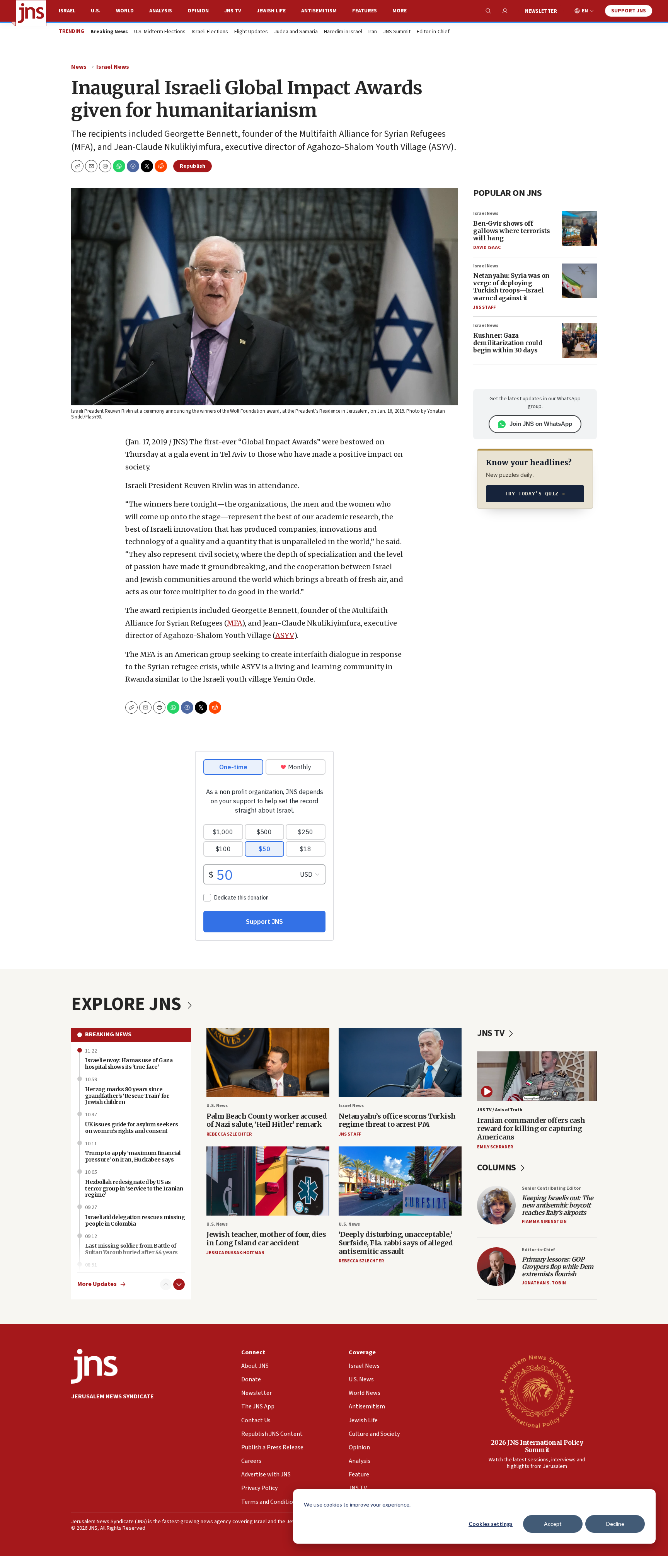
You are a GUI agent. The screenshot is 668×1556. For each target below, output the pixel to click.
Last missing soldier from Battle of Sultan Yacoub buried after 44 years (131, 1249)
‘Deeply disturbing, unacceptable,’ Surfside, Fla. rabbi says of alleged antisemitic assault (396, 1242)
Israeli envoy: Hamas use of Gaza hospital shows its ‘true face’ (128, 1063)
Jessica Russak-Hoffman (235, 1253)
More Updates (97, 1284)
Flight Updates (251, 32)
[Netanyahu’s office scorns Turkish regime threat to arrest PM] (400, 1062)
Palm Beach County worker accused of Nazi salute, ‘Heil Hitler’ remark (266, 1120)
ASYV (284, 635)
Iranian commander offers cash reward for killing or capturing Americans (531, 1128)
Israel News (112, 67)
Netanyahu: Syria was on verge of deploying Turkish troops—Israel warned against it (511, 287)
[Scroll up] (166, 1284)
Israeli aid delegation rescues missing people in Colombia (135, 1220)
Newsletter (541, 11)
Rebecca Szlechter (229, 1134)
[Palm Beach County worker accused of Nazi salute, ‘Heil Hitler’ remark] (267, 1062)
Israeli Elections (210, 32)
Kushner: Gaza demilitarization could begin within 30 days (507, 343)
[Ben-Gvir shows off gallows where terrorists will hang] (579, 228)
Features (364, 11)
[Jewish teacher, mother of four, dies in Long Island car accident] (267, 1181)
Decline (615, 1523)
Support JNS (628, 11)
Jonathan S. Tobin (544, 1283)
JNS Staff (484, 307)
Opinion (198, 11)
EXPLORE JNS (128, 1004)
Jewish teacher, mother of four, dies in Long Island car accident (266, 1238)
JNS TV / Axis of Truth (499, 1110)
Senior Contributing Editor (551, 1188)
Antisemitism (319, 11)
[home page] (31, 13)
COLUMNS (497, 1167)
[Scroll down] (179, 1284)
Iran (372, 32)
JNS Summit (397, 32)
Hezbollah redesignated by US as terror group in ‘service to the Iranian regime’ (134, 1188)
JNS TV (232, 11)
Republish (192, 166)
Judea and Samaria (296, 32)
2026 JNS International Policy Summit (537, 1446)
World (125, 11)
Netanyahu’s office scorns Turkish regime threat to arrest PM (397, 1120)
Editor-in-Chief (433, 32)
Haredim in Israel (343, 32)
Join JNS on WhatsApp (541, 423)
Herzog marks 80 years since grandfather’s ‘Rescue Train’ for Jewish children (127, 1096)
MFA (234, 623)
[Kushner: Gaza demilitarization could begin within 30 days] (579, 340)
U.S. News (217, 1105)
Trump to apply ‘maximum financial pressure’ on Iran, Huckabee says (133, 1156)
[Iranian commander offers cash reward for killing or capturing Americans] (537, 1076)
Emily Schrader (495, 1147)
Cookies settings (491, 1523)
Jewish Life (271, 11)
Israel (67, 11)
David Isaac (487, 247)
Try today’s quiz (535, 494)
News (79, 67)
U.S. (96, 11)
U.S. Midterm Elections (160, 32)
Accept (553, 1523)
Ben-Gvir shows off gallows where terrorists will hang (511, 230)
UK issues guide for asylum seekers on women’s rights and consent (131, 1127)
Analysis (160, 11)
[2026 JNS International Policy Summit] (537, 1391)
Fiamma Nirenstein (544, 1221)
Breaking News (108, 1034)
